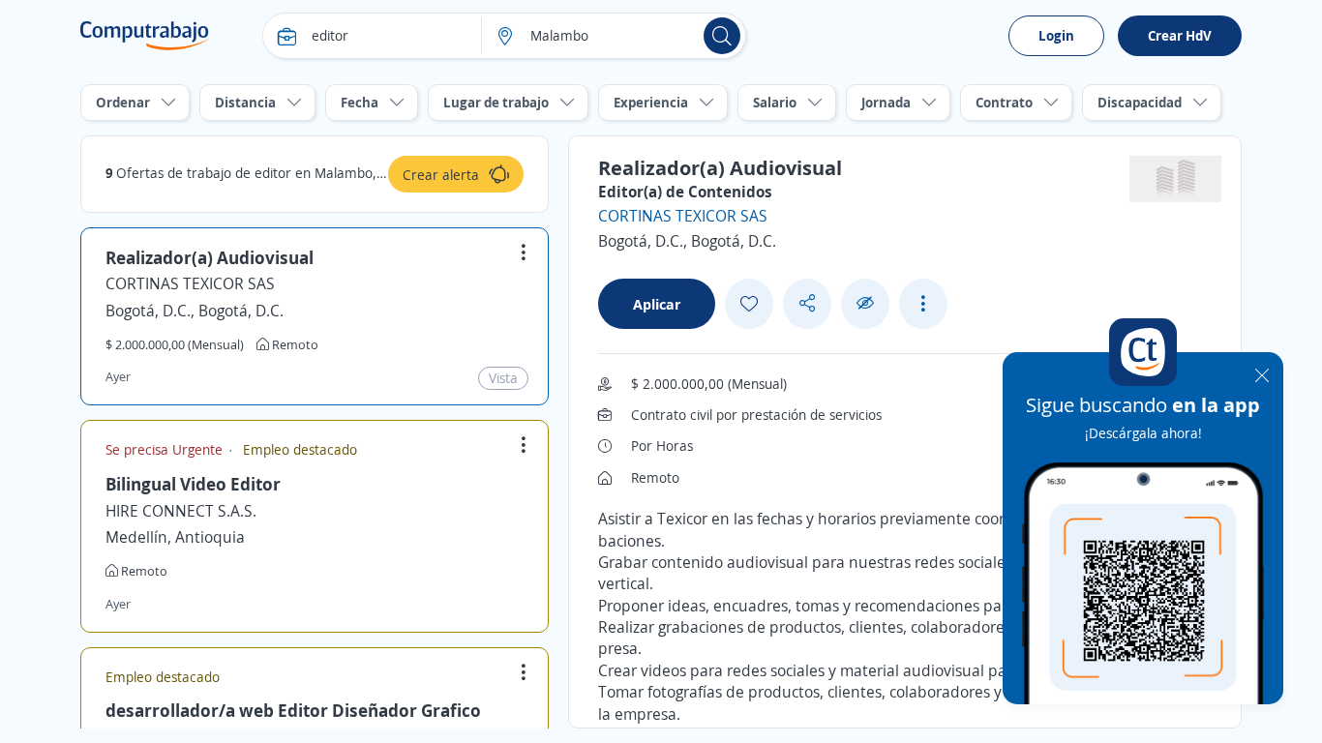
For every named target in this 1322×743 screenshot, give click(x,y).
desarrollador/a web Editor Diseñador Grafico (293, 710)
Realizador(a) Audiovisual (209, 257)
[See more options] (923, 304)
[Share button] (807, 303)
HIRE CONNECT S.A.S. (180, 510)
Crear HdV (1180, 35)
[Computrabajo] (144, 35)
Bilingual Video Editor (193, 483)
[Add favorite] (749, 304)
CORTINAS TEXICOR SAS (190, 283)
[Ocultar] (865, 303)
